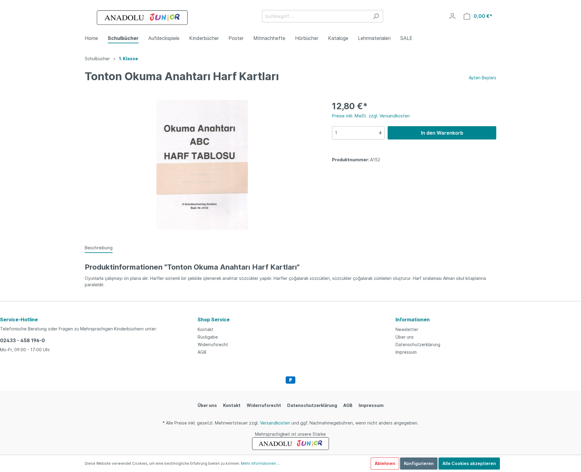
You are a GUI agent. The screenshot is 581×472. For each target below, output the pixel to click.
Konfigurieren (419, 463)
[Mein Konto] (452, 16)
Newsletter (407, 329)
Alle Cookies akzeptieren (469, 463)
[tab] (99, 247)
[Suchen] (376, 16)
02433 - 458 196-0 (22, 340)
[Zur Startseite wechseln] (142, 17)
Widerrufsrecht (213, 344)
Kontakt (205, 329)
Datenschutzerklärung (418, 344)
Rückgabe (208, 336)
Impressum (406, 352)
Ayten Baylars (482, 77)
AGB (202, 352)
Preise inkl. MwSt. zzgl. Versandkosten (371, 115)
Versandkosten (275, 422)
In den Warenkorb (442, 133)
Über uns (405, 336)
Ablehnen (385, 463)
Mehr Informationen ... (260, 463)
